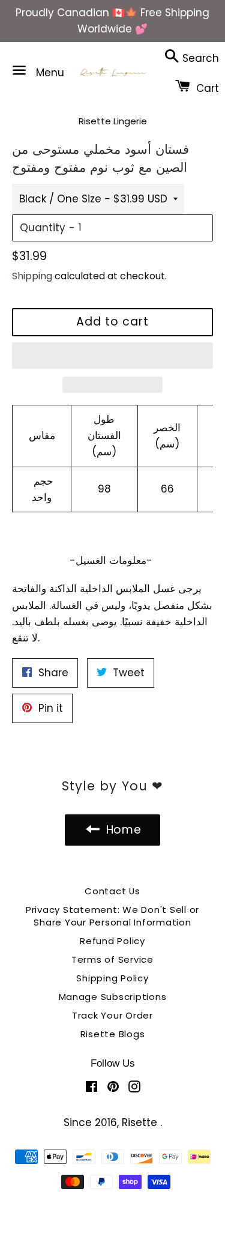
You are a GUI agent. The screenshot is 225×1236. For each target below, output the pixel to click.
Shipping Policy (112, 978)
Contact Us (112, 891)
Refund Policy (112, 941)
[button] (112, 355)
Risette (141, 1122)
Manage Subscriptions (113, 996)
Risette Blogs (112, 1034)
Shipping (32, 276)
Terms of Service (112, 959)
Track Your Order (112, 1015)
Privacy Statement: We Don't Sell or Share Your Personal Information (112, 916)
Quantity (42, 227)
